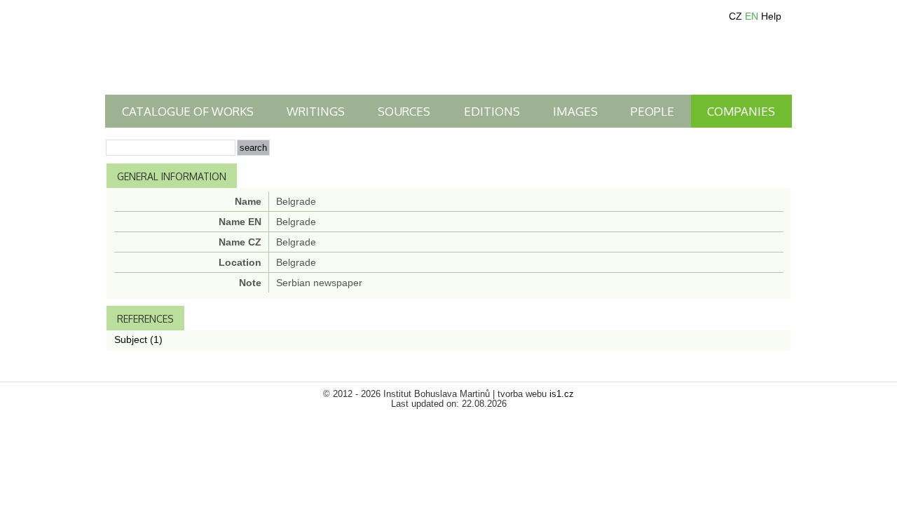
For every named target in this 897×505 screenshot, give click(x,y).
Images (575, 111)
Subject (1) (138, 339)
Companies (741, 111)
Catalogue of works (188, 111)
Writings (316, 111)
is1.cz (561, 394)
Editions (492, 111)
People (652, 111)
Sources (404, 111)
